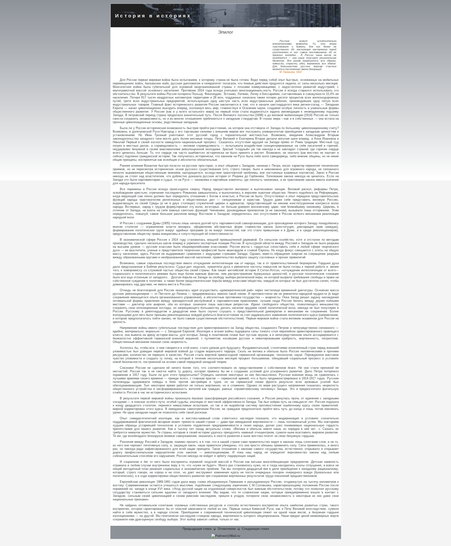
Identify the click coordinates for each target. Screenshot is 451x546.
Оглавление (227, 528)
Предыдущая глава (197, 528)
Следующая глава (255, 528)
